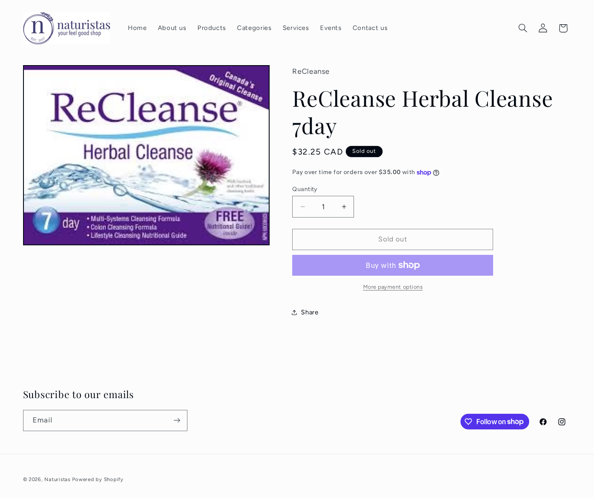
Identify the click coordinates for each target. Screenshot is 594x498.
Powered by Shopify (97, 479)
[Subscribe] (177, 420)
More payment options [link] (393, 287)
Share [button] (309, 312)
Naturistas (57, 479)
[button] (523, 28)
